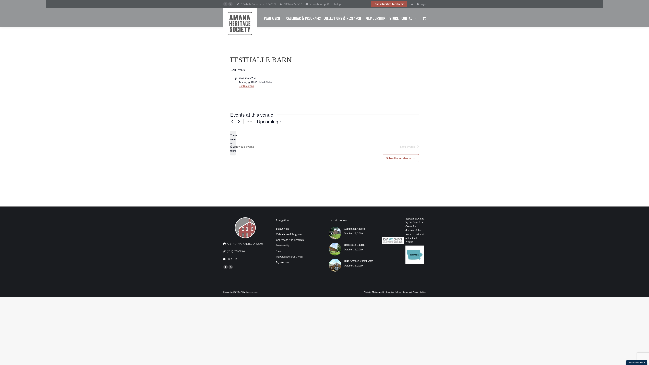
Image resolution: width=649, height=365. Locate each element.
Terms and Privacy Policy (414, 292)
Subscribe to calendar (399, 158)
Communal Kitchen (354, 228)
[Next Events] (239, 121)
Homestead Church (354, 244)
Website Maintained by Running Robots (382, 292)
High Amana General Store (358, 260)
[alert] (233, 143)
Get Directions (246, 86)
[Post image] (335, 233)
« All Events (237, 69)
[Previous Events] (232, 121)
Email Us (232, 259)
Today (249, 121)
